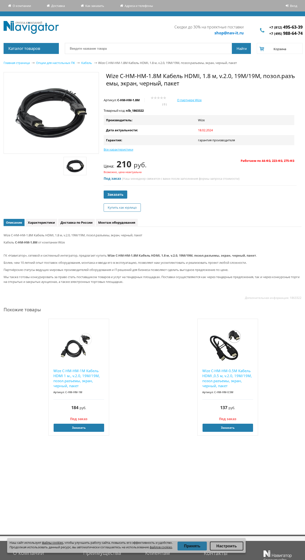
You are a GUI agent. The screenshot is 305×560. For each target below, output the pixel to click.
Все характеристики (118, 149)
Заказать (115, 194)
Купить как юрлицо (122, 207)
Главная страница (17, 63)
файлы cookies (52, 542)
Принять (192, 546)
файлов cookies (161, 547)
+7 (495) (286, 33)
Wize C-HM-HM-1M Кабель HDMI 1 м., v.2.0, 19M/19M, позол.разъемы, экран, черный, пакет (76, 378)
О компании (22, 6)
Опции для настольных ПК (55, 63)
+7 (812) (286, 27)
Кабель (86, 63)
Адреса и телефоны (139, 6)
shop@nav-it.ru (229, 33)
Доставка (58, 6)
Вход (293, 6)
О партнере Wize (189, 100)
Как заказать (94, 6)
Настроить (226, 546)
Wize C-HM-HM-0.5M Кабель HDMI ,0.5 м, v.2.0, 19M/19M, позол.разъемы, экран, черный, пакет (227, 378)
